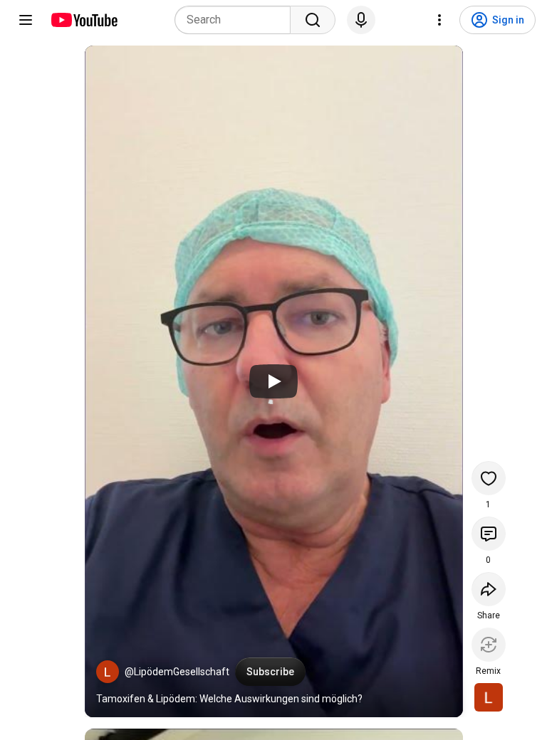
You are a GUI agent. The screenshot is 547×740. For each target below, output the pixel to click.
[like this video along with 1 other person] (489, 478)
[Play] (273, 381)
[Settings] (439, 19)
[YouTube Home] (83, 20)
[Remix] (489, 645)
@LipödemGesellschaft (177, 671)
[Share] (489, 589)
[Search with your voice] (361, 20)
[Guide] (25, 19)
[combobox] (237, 19)
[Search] (312, 20)
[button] (107, 671)
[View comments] (489, 534)
